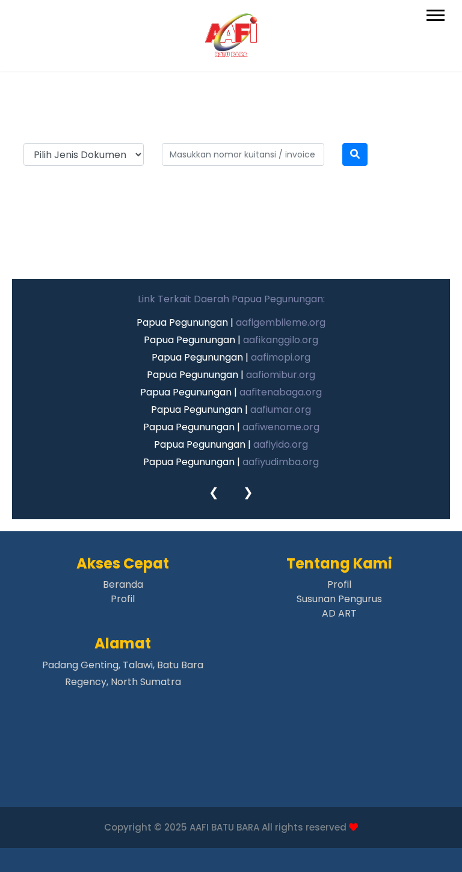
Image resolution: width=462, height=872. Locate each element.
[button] (434, 13)
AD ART (339, 613)
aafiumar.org (280, 409)
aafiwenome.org (280, 427)
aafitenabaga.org (280, 392)
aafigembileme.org (280, 322)
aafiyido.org (280, 444)
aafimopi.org (280, 357)
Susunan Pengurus (339, 599)
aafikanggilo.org (280, 340)
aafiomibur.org (280, 375)
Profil (123, 599)
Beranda (123, 584)
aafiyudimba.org (280, 462)
